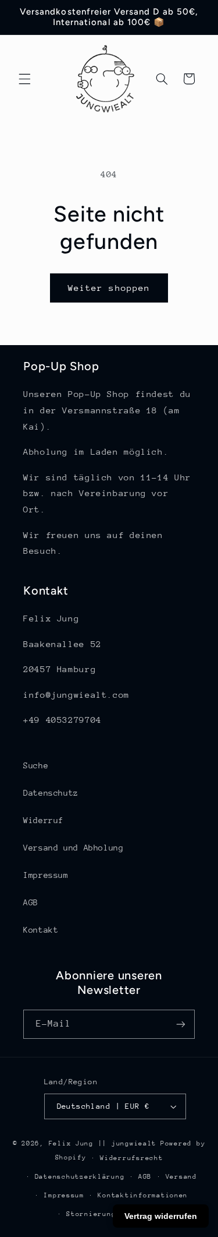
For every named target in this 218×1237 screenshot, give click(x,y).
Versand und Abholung (73, 847)
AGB (30, 902)
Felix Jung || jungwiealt (103, 1143)
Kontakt (40, 929)
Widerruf (43, 820)
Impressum (46, 875)
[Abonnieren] (180, 1024)
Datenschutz (50, 792)
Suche (35, 765)
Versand (181, 1176)
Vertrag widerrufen (160, 1216)
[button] (24, 78)
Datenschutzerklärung (80, 1176)
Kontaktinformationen (143, 1195)
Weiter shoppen (109, 288)
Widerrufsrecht (131, 1158)
